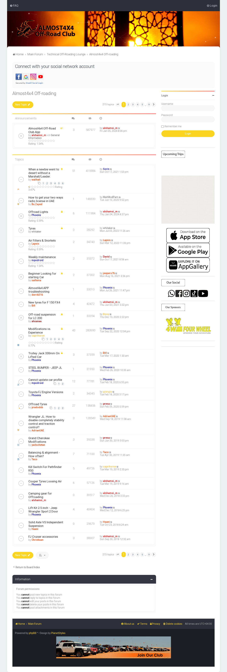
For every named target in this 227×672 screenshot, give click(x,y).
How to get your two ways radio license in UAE (45, 199)
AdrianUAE (38, 430)
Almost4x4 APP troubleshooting (38, 289)
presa (106, 403)
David (106, 256)
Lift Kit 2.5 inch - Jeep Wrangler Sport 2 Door (43, 509)
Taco (34, 459)
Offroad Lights (38, 212)
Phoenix (36, 215)
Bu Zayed (37, 204)
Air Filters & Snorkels (42, 240)
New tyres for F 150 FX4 (44, 302)
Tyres (31, 228)
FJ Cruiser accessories (43, 536)
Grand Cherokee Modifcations (39, 439)
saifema (36, 280)
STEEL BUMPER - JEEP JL (45, 367)
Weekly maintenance (42, 257)
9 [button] (149, 104)
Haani (35, 529)
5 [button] (142, 104)
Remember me (173, 126)
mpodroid (37, 260)
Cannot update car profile (45, 380)
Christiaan (37, 539)
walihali (36, 179)
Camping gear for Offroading (40, 495)
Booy (106, 314)
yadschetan (38, 444)
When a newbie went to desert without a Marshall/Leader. (43, 173)
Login (164, 95)
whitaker (36, 231)
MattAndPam (110, 197)
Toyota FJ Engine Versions (45, 392)
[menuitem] (14, 5)
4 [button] (137, 104)
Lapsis (35, 243)
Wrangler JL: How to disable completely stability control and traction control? (46, 422)
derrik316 (37, 294)
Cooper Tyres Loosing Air (45, 481)
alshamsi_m (39, 135)
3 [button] (133, 104)
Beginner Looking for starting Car (42, 275)
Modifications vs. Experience (39, 330)
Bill (33, 305)
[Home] (46, 29)
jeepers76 (109, 273)
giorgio (107, 391)
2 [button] (128, 104)
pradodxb (37, 407)
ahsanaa (36, 321)
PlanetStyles (58, 633)
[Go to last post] (119, 128)
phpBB (32, 633)
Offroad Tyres (37, 404)
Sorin (106, 169)
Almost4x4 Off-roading (34, 93)
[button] (117, 104)
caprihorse (38, 335)
